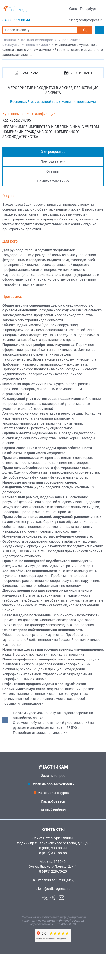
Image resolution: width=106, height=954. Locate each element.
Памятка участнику (53, 181)
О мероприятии (53, 152)
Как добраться (53, 801)
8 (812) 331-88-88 (53, 853)
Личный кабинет (53, 810)
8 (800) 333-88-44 (53, 848)
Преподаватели (53, 161)
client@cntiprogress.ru (53, 889)
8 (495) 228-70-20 (53, 871)
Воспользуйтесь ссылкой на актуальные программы (53, 101)
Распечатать (31, 73)
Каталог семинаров (37, 40)
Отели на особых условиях (53, 784)
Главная (9, 40)
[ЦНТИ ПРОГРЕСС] (15, 8)
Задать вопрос (53, 776)
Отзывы (53, 171)
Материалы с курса (53, 793)
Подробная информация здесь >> (40, 732)
